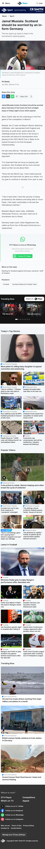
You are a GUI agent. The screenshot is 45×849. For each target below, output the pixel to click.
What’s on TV (7, 801)
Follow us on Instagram (14, 819)
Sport (12, 16)
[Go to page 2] (18, 319)
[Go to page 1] (16, 319)
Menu (7, 3)
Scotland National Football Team (24, 284)
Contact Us (5, 828)
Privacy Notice (28, 825)
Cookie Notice (16, 828)
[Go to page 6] (25, 319)
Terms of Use (16, 825)
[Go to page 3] (20, 319)
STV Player (6, 797)
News (4, 16)
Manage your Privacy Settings (14, 835)
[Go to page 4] (22, 319)
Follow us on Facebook (14, 810)
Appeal (25, 801)
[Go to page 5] (24, 319)
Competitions (28, 797)
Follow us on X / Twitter (14, 806)
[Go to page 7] (27, 319)
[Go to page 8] (29, 319)
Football (6, 284)
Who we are (5, 825)
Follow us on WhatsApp (14, 815)
